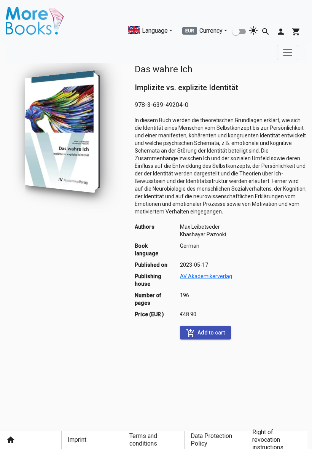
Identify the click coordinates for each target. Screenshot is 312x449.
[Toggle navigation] (287, 52)
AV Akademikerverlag (206, 276)
